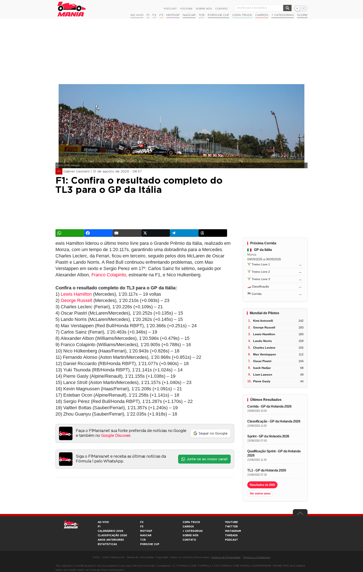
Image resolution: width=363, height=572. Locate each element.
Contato (221, 8)
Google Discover (115, 436)
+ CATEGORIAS (282, 15)
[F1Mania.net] (71, 9)
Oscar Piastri (262, 361)
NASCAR (189, 15)
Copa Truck (242, 15)
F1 (148, 15)
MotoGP (173, 15)
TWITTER (231, 526)
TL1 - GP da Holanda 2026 (266, 470)
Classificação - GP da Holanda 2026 (273, 421)
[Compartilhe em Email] (127, 233)
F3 (161, 15)
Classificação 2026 (112, 535)
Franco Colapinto (108, 274)
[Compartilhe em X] (155, 233)
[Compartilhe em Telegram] (184, 233)
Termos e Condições (256, 557)
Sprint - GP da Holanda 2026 (268, 436)
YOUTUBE (231, 522)
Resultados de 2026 (262, 484)
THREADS (231, 535)
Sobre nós (204, 8)
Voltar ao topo (300, 514)
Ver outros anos (260, 493)
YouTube (186, 8)
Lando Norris (262, 341)
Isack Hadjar (262, 367)
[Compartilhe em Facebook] (98, 233)
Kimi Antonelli (263, 320)
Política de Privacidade (226, 557)
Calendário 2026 (110, 531)
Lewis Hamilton (76, 294)
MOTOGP (146, 531)
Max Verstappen (264, 354)
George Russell (76, 300)
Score (302, 15)
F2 (154, 15)
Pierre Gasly (261, 381)
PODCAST (231, 540)
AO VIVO (103, 522)
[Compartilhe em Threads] (213, 233)
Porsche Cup (218, 15)
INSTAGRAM (233, 531)
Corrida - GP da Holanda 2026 (269, 406)
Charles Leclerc (264, 347)
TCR (202, 15)
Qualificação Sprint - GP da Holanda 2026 (274, 453)
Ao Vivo (136, 15)
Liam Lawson (262, 374)
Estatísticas (107, 544)
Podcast (170, 8)
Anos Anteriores (111, 540)
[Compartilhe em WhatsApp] (69, 233)
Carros (261, 15)
